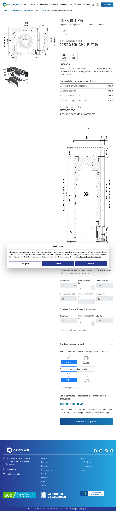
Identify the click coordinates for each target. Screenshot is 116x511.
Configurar (25, 264)
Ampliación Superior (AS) (86, 317)
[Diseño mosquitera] (86, 375)
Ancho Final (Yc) (102, 281)
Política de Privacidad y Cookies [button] (48, 509)
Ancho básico (65, 281)
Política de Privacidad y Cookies (90, 257)
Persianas (44, 4)
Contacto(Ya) (100, 294)
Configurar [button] (82, 509)
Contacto (86, 4)
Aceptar (91, 264)
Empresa (77, 4)
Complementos (66, 4)
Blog (43, 482)
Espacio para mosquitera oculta (73, 369)
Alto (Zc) (99, 316)
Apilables (87, 466)
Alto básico (64, 316)
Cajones (22, 4)
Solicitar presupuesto (86, 421)
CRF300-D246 (43, 10)
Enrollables (88, 462)
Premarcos (34, 4)
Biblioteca (54, 4)
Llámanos (107, 4)
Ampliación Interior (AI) (85, 281)
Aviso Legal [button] (32, 509)
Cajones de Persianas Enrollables (17, 10)
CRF (34, 10)
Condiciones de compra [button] (69, 509)
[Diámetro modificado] (86, 357)
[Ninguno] (69, 357)
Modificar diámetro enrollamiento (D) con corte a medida (84, 351)
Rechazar (57, 264)
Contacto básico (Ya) (67, 294)
